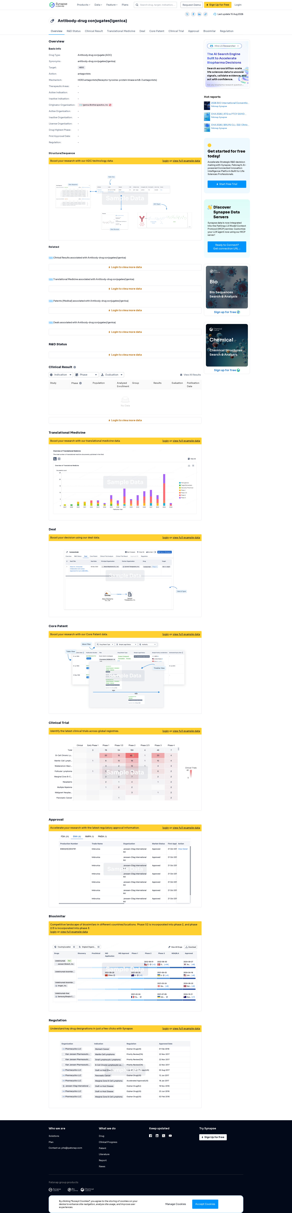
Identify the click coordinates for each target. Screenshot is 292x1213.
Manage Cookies (175, 1204)
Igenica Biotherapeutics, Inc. (95, 105)
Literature (104, 1154)
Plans (125, 4)
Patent (102, 1148)
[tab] (56, 31)
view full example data (186, 160)
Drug (101, 1136)
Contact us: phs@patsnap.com (65, 1148)
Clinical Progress (108, 1142)
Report (103, 1160)
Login (238, 4)
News (102, 1166)
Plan (51, 1142)
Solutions (54, 1136)
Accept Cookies (205, 1204)
